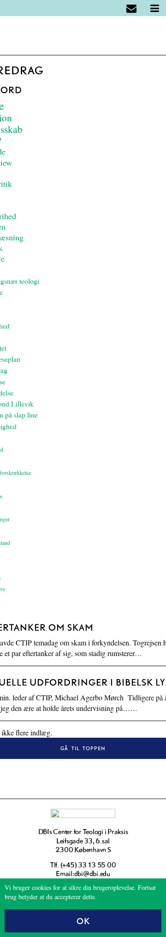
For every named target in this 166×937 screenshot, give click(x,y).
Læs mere (111, 896)
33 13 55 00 (97, 864)
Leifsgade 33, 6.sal (83, 840)
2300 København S (83, 849)
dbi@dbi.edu (92, 873)
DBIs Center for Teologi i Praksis (83, 831)
